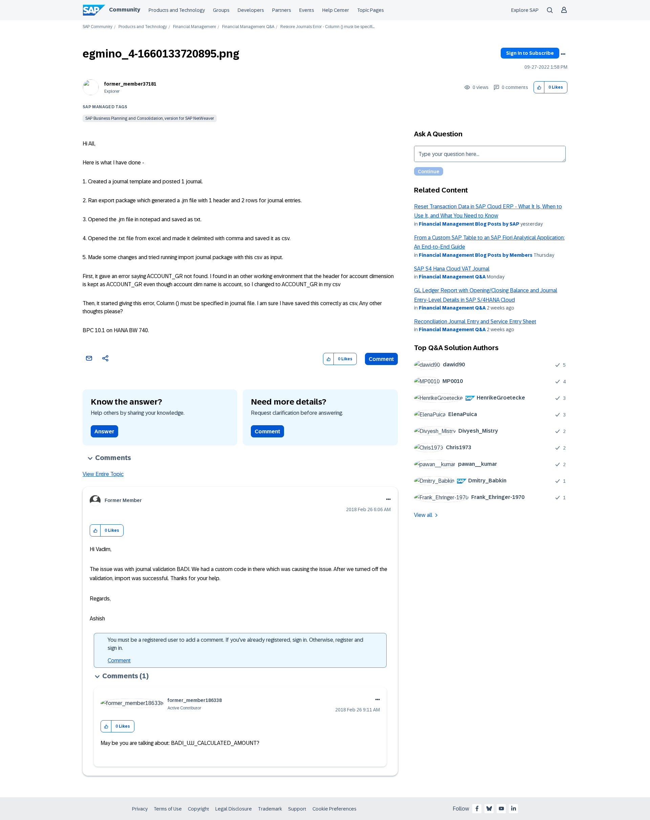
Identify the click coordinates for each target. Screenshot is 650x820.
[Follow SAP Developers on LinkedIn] (513, 808)
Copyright (198, 809)
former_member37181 (130, 84)
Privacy (140, 809)
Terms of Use (168, 809)
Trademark (270, 809)
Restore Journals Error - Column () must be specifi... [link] (327, 27)
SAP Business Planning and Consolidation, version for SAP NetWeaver (149, 118)
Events (306, 10)
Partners (281, 10)
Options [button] (563, 54)
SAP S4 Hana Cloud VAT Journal (452, 269)
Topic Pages (370, 10)
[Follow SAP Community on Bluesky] (489, 808)
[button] (539, 87)
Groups (221, 10)
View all (423, 515)
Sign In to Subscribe (530, 53)
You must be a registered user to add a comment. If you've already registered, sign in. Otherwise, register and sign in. (235, 644)
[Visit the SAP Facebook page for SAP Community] (477, 808)
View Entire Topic (103, 474)
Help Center (335, 10)
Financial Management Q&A (248, 27)
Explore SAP (525, 10)
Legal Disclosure (233, 809)
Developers (251, 10)
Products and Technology (177, 10)
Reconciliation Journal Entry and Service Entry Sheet (475, 321)
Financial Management (194, 27)
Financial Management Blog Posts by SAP (469, 224)
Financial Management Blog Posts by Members (476, 255)
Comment (381, 359)
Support (297, 809)
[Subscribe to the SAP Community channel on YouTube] (501, 808)
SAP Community (97, 27)
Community (124, 10)
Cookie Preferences (334, 809)
